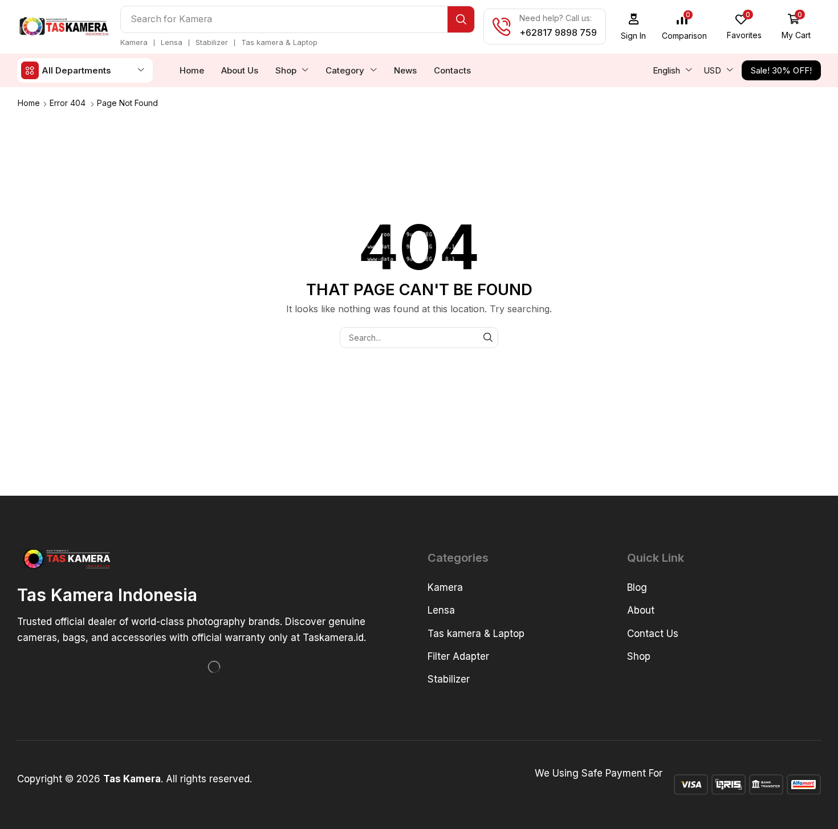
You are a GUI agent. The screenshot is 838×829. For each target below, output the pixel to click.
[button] (634, 26)
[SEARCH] (487, 337)
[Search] (461, 19)
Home (29, 103)
